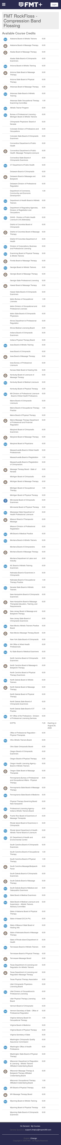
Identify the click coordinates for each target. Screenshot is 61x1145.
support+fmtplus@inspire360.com (38, 1129)
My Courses (35, 1126)
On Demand (25, 1126)
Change (33, 1138)
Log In (54, 4)
